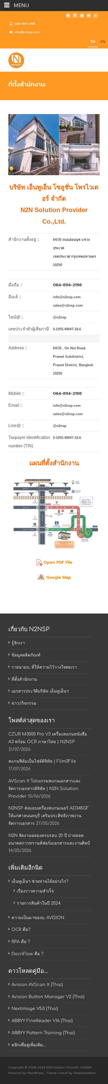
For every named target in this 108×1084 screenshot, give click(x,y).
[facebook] (68, 17)
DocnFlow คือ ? (28, 953)
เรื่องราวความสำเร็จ (35, 891)
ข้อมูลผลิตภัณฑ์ (26, 655)
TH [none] (92, 41)
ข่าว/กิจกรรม (24, 703)
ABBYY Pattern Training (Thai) (43, 1033)
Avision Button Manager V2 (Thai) (48, 996)
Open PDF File (58, 562)
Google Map (58, 577)
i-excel (63, 1073)
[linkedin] (95, 17)
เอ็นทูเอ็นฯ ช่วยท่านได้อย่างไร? (40, 881)
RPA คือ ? (21, 941)
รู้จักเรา (18, 643)
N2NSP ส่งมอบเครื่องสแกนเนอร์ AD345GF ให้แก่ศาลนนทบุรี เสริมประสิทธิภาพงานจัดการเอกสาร (48, 816)
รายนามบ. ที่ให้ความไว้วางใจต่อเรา (44, 667)
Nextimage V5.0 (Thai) (35, 1008)
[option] (103, 42)
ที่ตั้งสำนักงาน (24, 679)
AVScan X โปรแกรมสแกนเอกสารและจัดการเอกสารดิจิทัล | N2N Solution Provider (44, 789)
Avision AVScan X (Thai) (37, 984)
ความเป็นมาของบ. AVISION (38, 917)
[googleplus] (81, 17)
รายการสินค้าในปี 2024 (39, 903)
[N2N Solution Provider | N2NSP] (12, 59)
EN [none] (102, 41)
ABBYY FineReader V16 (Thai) (42, 1020)
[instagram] (75, 17)
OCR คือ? (21, 929)
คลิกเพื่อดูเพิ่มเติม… (29, 1045)
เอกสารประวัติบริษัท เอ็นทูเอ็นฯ (40, 691)
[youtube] (88, 17)
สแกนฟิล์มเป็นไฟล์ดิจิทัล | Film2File (42, 761)
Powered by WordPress (26, 1073)
